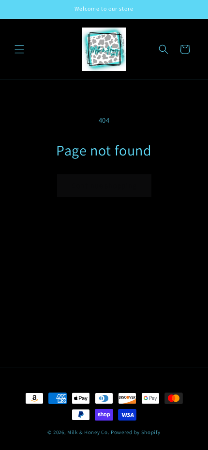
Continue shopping (104, 185)
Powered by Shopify (136, 432)
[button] (19, 49)
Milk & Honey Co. (88, 432)
